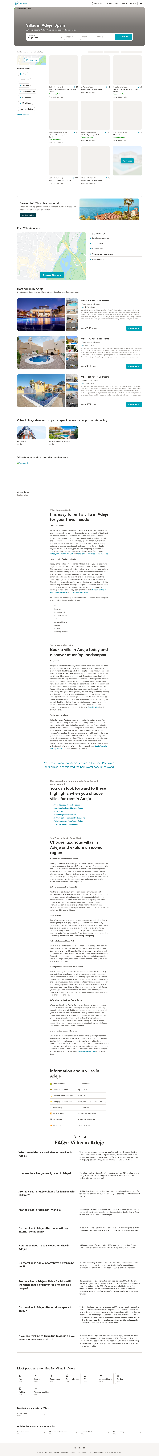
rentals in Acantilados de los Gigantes (92, 554)
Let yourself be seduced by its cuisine (69, 818)
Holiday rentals (22, 52)
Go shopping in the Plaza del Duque (68, 808)
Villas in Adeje (39, 52)
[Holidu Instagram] (75, 1448)
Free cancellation (26, 109)
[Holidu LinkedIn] (79, 1448)
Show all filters (23, 114)
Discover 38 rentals (52, 275)
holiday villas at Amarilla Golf (61, 554)
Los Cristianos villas (80, 592)
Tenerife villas (93, 707)
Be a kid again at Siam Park (65, 815)
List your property (112, 3)
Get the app (98, 3)
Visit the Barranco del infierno (66, 824)
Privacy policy (87, 1452)
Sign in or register (28, 215)
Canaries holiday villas (87, 1051)
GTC (78, 1452)
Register (133, 3)
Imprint (72, 1452)
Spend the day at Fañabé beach (67, 805)
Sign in (124, 3)
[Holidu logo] (26, 3)
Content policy (99, 1452)
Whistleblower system (114, 1452)
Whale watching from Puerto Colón (68, 821)
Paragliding (58, 811)
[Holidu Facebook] (84, 1448)
